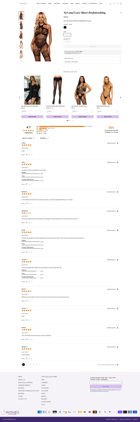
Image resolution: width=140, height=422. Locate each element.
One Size (67, 34)
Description (69, 58)
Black (65, 27)
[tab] (67, 120)
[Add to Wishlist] (121, 12)
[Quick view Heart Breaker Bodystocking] (82, 90)
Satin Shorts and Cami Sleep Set (29, 106)
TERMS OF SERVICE (125, 419)
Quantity (67, 39)
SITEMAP (135, 419)
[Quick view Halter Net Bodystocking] (107, 90)
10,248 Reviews (28, 133)
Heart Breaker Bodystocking (78, 106)
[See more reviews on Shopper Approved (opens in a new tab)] (31, 154)
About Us (21, 379)
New (38, 3)
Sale (100, 3)
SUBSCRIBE (105, 386)
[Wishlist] (117, 3)
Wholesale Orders (25, 382)
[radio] (70, 126)
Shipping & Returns (71, 62)
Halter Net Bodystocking (103, 106)
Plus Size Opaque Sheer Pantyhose (55, 106)
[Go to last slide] (19, 97)
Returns (21, 393)
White (68, 27)
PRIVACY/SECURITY (112, 419)
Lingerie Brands (24, 385)
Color (68, 24)
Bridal (78, 3)
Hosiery (84, 3)
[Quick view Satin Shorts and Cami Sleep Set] (32, 90)
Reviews (21, 388)
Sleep (50, 3)
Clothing (65, 3)
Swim (72, 3)
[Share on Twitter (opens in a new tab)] (29, 154)
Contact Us (22, 399)
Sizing (20, 396)
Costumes (57, 3)
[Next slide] (120, 97)
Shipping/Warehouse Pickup (28, 390)
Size (65, 31)
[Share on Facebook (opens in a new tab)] (27, 154)
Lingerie (43, 3)
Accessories (93, 3)
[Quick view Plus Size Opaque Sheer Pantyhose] (57, 90)
